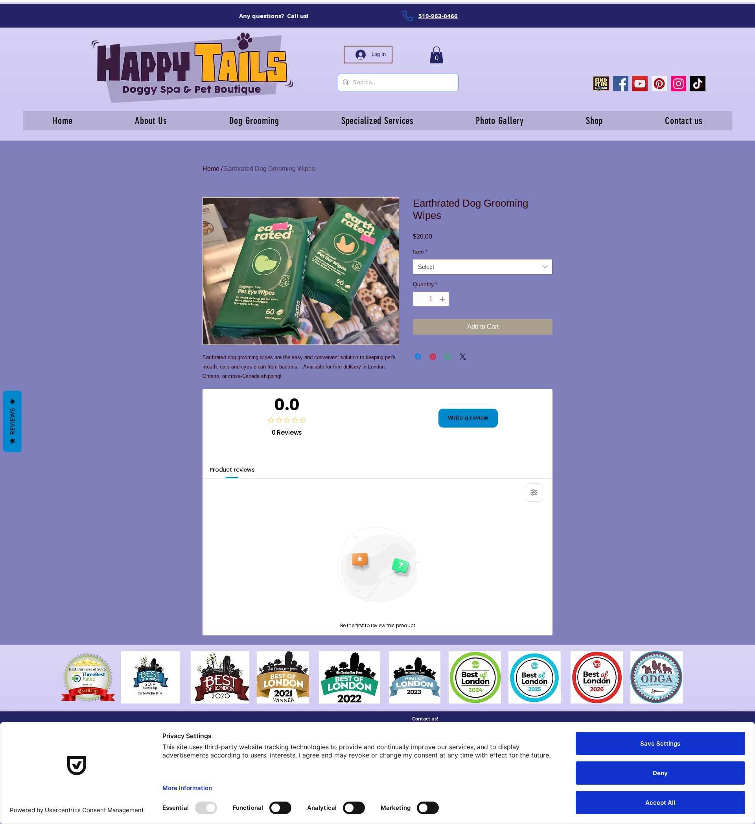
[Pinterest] (659, 83)
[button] (436, 54)
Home (211, 168)
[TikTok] (697, 83)
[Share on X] (463, 356)
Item (420, 251)
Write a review (468, 418)
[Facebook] (620, 83)
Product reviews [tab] (232, 470)
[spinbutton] (431, 299)
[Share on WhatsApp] (448, 356)
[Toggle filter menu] (534, 492)
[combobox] (482, 266)
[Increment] (443, 299)
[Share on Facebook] (418, 356)
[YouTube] (640, 83)
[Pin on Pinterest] (433, 356)
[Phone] (407, 16)
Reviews (12, 421)
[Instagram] (678, 83)
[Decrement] (419, 299)
